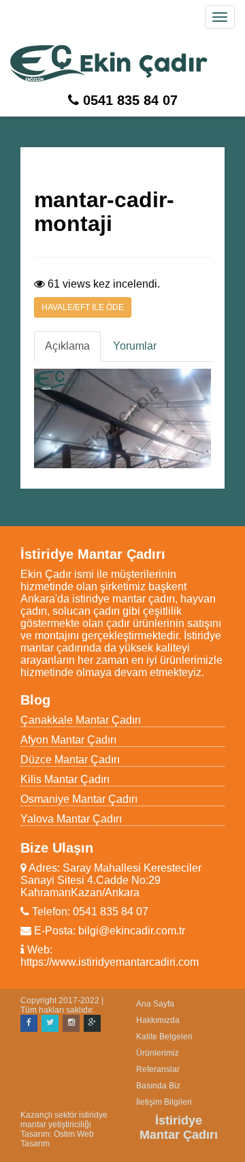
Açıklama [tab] (67, 346)
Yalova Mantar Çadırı (71, 819)
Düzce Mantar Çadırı (70, 759)
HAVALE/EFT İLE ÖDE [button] (83, 307)
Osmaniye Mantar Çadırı (78, 799)
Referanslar (158, 1069)
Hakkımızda (158, 1020)
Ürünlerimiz (157, 1053)
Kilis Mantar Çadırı (65, 779)
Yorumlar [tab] (135, 346)
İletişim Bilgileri (164, 1102)
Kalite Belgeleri (164, 1036)
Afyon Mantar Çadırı (68, 740)
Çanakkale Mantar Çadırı (80, 720)
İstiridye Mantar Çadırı (179, 1128)
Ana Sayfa (155, 1004)
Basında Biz (158, 1085)
